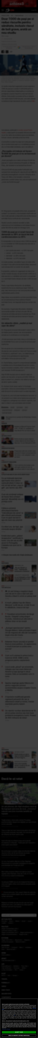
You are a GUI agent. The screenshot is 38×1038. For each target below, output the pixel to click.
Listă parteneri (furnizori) (6, 1029)
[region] (19, 1018)
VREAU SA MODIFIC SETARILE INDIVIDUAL (19, 1035)
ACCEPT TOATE (19, 1032)
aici (14, 1015)
